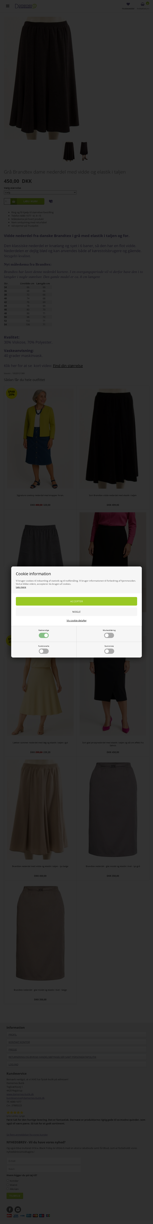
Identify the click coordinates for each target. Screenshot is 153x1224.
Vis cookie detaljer (77, 620)
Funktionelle (43, 646)
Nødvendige (43, 630)
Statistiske (109, 646)
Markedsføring (109, 630)
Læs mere (21, 587)
